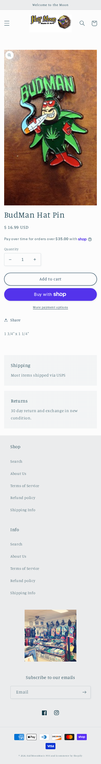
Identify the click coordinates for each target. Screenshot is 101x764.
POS (48, 755)
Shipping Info (22, 510)
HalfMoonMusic (36, 755)
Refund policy (22, 497)
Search (16, 461)
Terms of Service (24, 485)
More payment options (50, 307)
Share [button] (15, 320)
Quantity (11, 249)
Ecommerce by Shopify (69, 755)
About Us (18, 473)
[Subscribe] (84, 692)
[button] (7, 23)
